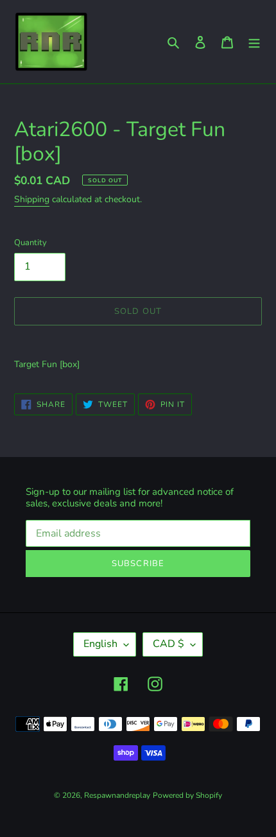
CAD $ (168, 644)
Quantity (30, 242)
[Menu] (254, 42)
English (100, 644)
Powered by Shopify (187, 795)
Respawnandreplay (117, 795)
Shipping (31, 199)
